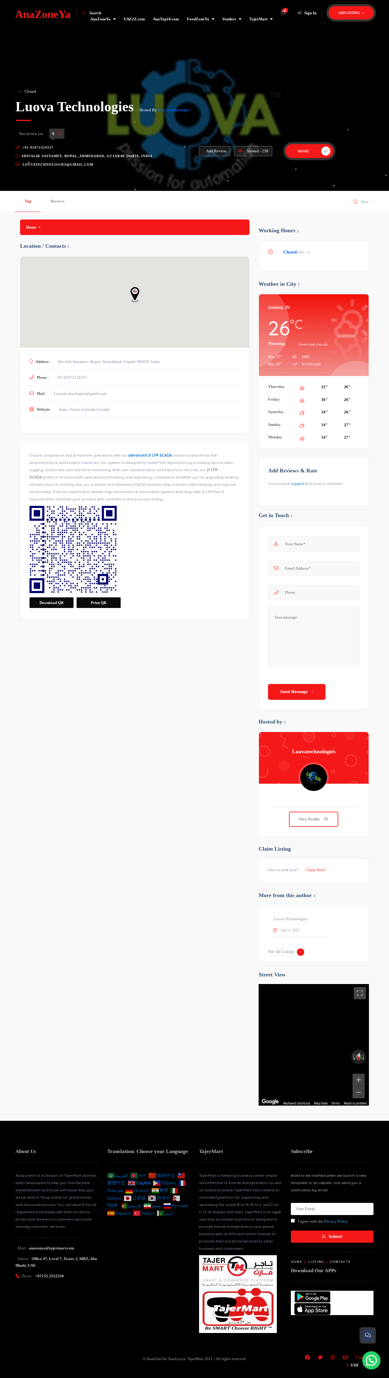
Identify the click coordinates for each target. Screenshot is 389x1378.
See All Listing (281, 951)
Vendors (229, 19)
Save (361, 200)
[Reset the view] (358, 1057)
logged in (299, 483)
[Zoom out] (359, 1092)
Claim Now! (315, 870)
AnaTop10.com (166, 19)
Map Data (321, 1103)
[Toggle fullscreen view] (360, 993)
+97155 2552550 (49, 1276)
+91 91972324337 (37, 147)
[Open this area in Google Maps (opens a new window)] (270, 1102)
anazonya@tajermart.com (51, 1248)
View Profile (310, 819)
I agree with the (323, 1221)
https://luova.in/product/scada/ (84, 409)
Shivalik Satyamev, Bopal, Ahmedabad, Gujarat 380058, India (87, 156)
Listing (316, 1262)
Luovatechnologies (174, 110)
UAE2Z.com (134, 19)
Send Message (294, 691)
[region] (314, 1045)
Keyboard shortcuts (296, 1103)
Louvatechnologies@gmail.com (57, 164)
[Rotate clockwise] (364, 1056)
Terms (335, 1103)
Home (31, 227)
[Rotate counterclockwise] (353, 1056)
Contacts (340, 1262)
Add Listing (349, 13)
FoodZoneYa (198, 19)
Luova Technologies (290, 919)
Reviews (57, 201)
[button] (371, 1360)
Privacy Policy (336, 1221)
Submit (334, 1236)
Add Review (216, 151)
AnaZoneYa (100, 19)
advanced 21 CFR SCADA (150, 455)
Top (28, 201)
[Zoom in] (359, 1080)
